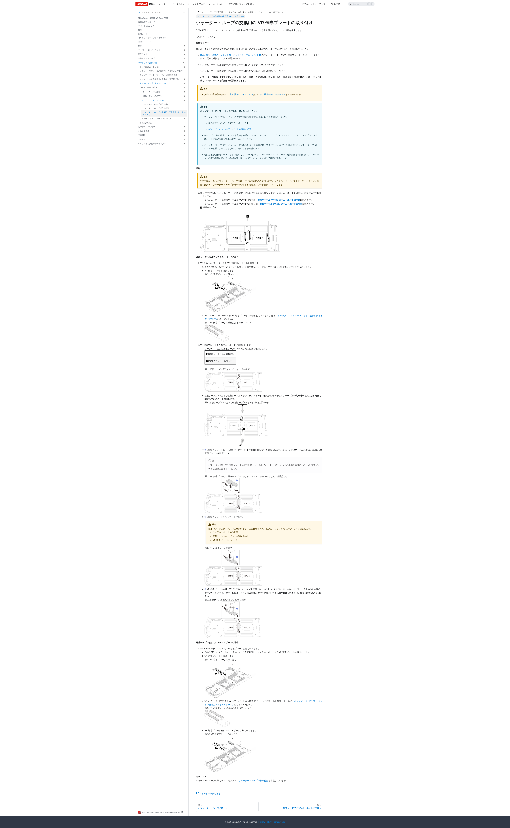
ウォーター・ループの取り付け (156, 108)
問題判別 (142, 135)
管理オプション (144, 41)
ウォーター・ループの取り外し (156, 104)
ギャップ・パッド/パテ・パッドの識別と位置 (158, 75)
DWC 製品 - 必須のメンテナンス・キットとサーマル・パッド (229, 55)
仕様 (140, 46)
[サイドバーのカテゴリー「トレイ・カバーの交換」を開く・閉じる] (184, 92)
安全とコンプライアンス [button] (240, 4)
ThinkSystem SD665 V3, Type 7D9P (153, 18)
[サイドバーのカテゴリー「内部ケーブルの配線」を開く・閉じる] (184, 127)
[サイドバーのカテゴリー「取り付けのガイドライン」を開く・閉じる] (184, 67)
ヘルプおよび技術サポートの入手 (152, 144)
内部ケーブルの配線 (146, 127)
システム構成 (143, 131)
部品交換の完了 (146, 123)
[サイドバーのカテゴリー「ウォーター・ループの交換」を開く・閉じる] (184, 100)
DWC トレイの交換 (149, 87)
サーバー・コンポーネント (149, 50)
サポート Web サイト (147, 26)
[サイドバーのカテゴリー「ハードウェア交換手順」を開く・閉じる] (184, 63)
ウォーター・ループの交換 (152, 100)
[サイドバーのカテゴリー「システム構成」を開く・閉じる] (184, 131)
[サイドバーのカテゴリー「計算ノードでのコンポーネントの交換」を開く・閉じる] (184, 119)
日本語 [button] (337, 4)
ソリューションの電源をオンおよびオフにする (159, 79)
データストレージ (180, 4)
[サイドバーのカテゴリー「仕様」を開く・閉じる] (184, 46)
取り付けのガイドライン (150, 67)
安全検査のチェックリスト (272, 94)
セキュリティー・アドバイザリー (152, 38)
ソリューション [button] (215, 4)
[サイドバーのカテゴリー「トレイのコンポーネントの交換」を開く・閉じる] (184, 83)
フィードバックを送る (209, 793)
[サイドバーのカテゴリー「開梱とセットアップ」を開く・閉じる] (184, 58)
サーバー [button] (162, 4)
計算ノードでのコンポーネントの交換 (155, 118)
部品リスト (142, 54)
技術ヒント (142, 34)
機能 (140, 30)
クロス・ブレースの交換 (151, 96)
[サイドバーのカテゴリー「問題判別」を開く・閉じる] (184, 135)
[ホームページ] (198, 12)
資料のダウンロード (146, 22)
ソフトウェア (198, 4)
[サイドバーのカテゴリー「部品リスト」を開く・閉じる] (184, 54)
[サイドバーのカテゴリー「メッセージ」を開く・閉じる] (184, 139)
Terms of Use (279, 822)
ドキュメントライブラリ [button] (313, 4)
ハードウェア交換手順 (147, 63)
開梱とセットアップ (146, 58)
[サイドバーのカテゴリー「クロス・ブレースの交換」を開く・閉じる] (184, 96)
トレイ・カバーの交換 (150, 92)
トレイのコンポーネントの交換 (153, 83)
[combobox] (142, 12)
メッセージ (142, 139)
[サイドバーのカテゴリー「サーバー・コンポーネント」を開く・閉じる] (184, 50)
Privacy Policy (264, 822)
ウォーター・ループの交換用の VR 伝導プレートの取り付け (164, 113)
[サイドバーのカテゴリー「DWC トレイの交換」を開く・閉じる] (184, 87)
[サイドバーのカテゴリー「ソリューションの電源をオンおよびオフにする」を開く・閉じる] (184, 79)
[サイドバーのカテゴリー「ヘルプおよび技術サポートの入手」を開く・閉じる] (184, 144)
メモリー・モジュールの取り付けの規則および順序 (161, 71)
